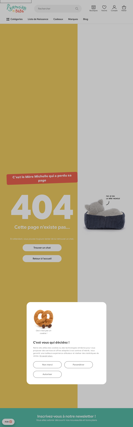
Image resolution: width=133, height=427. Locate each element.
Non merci (47, 364)
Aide (7, 422)
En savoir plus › (46, 356)
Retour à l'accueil (42, 258)
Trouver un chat (42, 247)
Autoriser (47, 374)
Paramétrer (78, 364)
